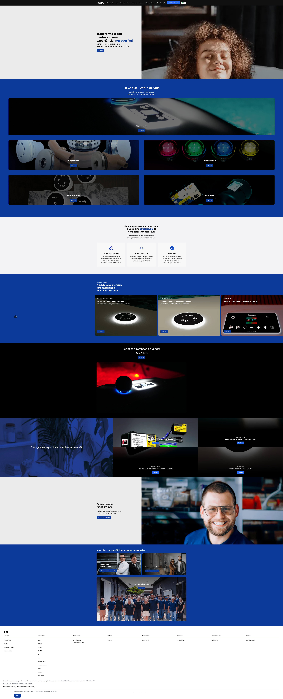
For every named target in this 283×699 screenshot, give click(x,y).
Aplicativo (146, 2)
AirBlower (128, 2)
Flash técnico (160, 2)
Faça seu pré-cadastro (104, 517)
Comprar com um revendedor (108, 570)
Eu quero (141, 357)
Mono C (40, 643)
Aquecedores (115, 2)
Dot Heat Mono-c (42, 665)
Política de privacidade (9, 686)
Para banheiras (180, 640)
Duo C (39, 640)
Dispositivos (140, 2)
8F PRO (40, 650)
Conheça (100, 50)
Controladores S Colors (78, 642)
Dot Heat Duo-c (42, 661)
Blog (165, 2)
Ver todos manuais (250, 640)
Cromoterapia (134, 2)
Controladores (122, 2)
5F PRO (40, 647)
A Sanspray (108, 2)
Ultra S (40, 672)
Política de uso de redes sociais (25, 686)
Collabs (5, 643)
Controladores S (77, 640)
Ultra (39, 668)
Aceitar (18, 695)
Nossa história (7, 640)
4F (38, 654)
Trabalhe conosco (153, 2)
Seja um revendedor (173, 3)
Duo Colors (41, 675)
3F (38, 658)
